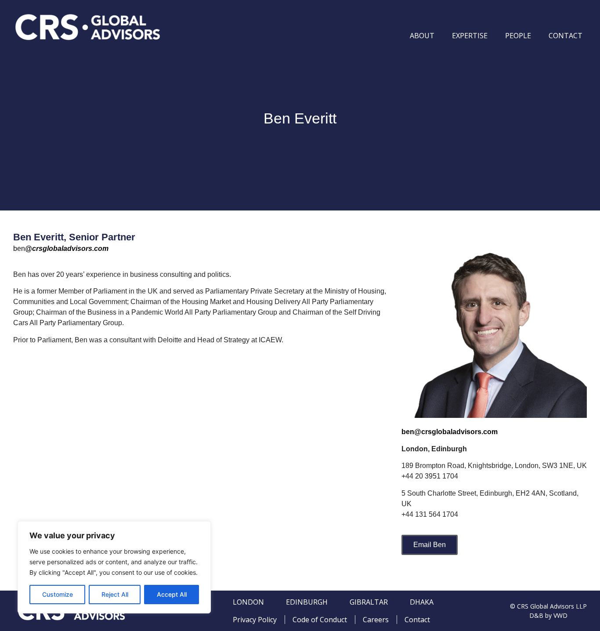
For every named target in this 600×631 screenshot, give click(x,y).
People (518, 35)
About (422, 35)
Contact (565, 35)
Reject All (114, 594)
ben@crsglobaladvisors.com (449, 431)
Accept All (172, 594)
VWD (560, 615)
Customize (57, 594)
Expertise (470, 35)
